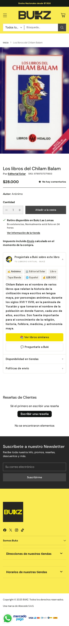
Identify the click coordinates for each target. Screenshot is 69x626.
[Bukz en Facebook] (5, 531)
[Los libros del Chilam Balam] (34, 100)
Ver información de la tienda (23, 232)
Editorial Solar (17, 173)
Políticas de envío (34, 368)
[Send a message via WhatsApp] (7, 618)
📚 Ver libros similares (34, 337)
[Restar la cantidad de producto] (6, 210)
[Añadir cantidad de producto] (19, 210)
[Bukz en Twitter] (10, 531)
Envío (30, 241)
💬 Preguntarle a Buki (34, 347)
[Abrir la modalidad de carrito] (63, 15)
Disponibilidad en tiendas (34, 359)
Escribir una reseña (35, 414)
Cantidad (9, 202)
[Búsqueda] (62, 27)
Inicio (6, 42)
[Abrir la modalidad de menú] (5, 15)
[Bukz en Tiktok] (22, 531)
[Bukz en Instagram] (16, 531)
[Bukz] (34, 15)
